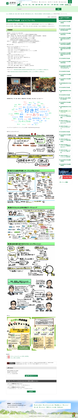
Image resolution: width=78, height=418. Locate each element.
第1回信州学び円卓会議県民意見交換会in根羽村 (65, 30)
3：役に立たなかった (26, 385)
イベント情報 (64, 182)
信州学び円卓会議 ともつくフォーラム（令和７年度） (65, 151)
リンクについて (42, 407)
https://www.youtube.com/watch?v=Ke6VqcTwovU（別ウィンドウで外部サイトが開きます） (31, 69)
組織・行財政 (17, 13)
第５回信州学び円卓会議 (65, 94)
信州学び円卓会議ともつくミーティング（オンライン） (65, 127)
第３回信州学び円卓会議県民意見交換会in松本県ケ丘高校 (65, 38)
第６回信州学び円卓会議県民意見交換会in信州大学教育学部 (65, 54)
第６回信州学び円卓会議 (65, 131)
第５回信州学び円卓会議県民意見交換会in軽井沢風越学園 (65, 48)
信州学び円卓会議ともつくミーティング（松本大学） (65, 156)
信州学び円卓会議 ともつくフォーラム (65, 111)
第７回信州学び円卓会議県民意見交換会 (65, 62)
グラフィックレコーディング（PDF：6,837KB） (19, 356)
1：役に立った (11, 385)
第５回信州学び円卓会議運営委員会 (65, 135)
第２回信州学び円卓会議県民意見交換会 (65, 34)
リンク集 (36, 407)
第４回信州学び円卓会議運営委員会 (65, 103)
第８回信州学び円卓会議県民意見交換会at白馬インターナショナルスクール (65, 67)
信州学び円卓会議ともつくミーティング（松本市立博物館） (65, 116)
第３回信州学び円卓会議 (65, 71)
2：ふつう (18, 385)
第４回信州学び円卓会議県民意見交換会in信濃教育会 (65, 44)
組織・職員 (22, 13)
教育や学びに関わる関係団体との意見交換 (65, 99)
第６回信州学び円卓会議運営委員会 (65, 160)
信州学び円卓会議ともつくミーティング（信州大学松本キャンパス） (65, 122)
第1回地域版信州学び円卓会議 (65, 84)
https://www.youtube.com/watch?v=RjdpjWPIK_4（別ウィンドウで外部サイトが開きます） (27, 71)
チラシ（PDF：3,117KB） (15, 357)
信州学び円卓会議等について (48, 13)
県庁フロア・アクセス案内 (51, 407)
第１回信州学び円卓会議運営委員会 (65, 22)
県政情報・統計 (11, 13)
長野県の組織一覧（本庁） (29, 13)
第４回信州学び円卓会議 (65, 87)
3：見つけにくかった (28, 388)
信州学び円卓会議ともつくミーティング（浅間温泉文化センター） (65, 145)
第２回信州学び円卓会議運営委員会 (65, 75)
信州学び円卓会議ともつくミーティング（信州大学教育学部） (65, 140)
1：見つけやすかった (12, 388)
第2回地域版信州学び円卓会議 (65, 91)
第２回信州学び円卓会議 (65, 58)
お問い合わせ (61, 407)
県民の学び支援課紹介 (38, 13)
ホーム (7, 13)
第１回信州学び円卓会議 (65, 25)
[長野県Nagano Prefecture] (11, 3)
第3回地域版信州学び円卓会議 (65, 107)
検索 (70, 2)
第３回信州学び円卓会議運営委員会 (65, 79)
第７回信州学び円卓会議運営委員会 (65, 165)
